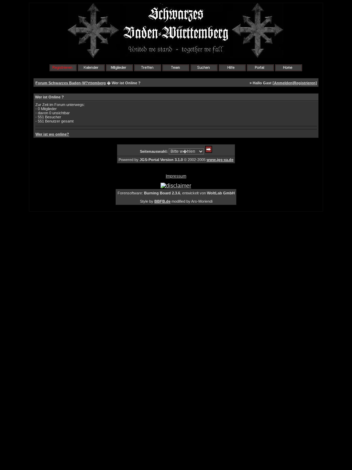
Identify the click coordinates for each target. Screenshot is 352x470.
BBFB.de (162, 201)
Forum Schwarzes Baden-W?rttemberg (70, 83)
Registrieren (305, 83)
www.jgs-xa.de (220, 160)
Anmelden (283, 83)
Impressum (176, 176)
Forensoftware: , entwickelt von (176, 193)
